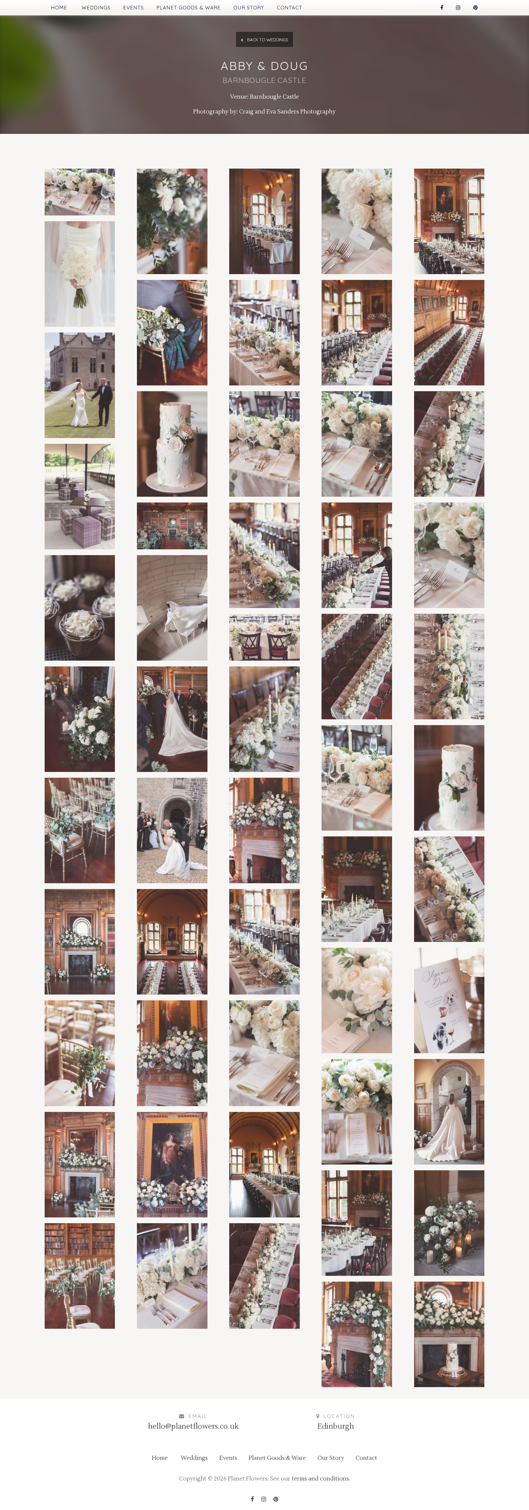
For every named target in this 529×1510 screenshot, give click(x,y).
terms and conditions (320, 1478)
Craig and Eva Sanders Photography (287, 111)
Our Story (248, 7)
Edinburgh (335, 1426)
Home (59, 7)
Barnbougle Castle (274, 97)
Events (133, 7)
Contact (289, 7)
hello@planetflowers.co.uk (193, 1426)
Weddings (96, 7)
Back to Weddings (267, 39)
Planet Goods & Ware (188, 7)
